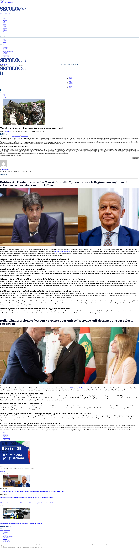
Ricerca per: (3, 65)
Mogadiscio (5, 435)
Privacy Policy (6, 56)
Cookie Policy (6, 55)
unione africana (6, 439)
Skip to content (3, 64)
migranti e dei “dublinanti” (62, 251)
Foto (4, 31)
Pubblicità (5, 53)
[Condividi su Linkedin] (3, 134)
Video (4, 22)
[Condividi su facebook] (1, 134)
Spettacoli (5, 28)
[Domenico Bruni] (3, 166)
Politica (4, 18)
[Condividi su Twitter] (6, 134)
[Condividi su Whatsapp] (5, 134)
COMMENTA (135, 158)
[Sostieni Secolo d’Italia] (15, 463)
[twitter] (3, 1)
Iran (4, 39)
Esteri (4, 21)
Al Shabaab (5, 434)
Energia (70, 86)
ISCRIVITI (2, 471)
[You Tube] (2, 1)
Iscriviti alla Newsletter (8, 51)
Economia (5, 25)
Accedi (11, 2)
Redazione (5, 48)
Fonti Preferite (24, 136)
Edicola (1, 2)
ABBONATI (7, 2)
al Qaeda (5, 432)
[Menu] (0, 92)
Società (4, 24)
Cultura (4, 26)
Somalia (5, 436)
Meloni (4, 40)
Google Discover (16, 136)
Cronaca (5, 20)
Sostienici (5, 49)
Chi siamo (5, 47)
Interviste (5, 30)
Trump (4, 42)
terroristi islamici (6, 438)
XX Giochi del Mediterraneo (78, 388)
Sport (4, 29)
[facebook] (0, 1)
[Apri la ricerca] (1, 90)
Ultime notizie (6, 52)
